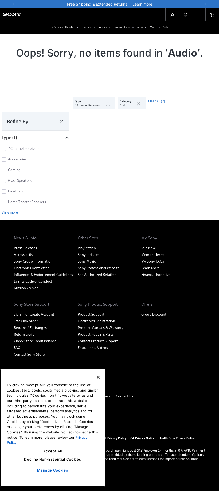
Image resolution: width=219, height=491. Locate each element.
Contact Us (124, 396)
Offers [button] (146, 304)
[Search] (172, 14)
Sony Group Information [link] (33, 261)
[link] (166, 27)
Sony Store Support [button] (31, 304)
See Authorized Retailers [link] (97, 274)
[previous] (13, 4)
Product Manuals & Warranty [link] (100, 327)
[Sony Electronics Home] (12, 14)
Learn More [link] (150, 267)
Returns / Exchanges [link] (30, 327)
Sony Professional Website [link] (98, 267)
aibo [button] (140, 27)
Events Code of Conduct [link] (33, 281)
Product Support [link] (91, 314)
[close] (106, 103)
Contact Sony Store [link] (29, 354)
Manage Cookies (52, 470)
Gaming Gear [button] (122, 27)
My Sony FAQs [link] (152, 261)
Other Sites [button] (88, 237)
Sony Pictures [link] (88, 254)
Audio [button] (103, 27)
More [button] (153, 27)
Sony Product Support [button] (98, 304)
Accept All (52, 451)
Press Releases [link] (25, 248)
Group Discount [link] (153, 314)
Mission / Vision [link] (26, 287)
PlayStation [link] (87, 248)
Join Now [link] (148, 248)
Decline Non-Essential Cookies (52, 459)
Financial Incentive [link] (155, 274)
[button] (185, 14)
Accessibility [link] (23, 254)
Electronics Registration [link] (96, 321)
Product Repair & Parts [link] (96, 334)
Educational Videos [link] (93, 347)
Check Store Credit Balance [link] (35, 341)
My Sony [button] (149, 237)
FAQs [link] (18, 347)
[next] (205, 4)
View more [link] (10, 212)
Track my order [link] (26, 321)
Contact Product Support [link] (98, 341)
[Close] (98, 377)
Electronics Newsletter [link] (31, 267)
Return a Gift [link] (24, 334)
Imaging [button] (87, 27)
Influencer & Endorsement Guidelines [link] (43, 274)
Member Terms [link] (153, 254)
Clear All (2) (156, 101)
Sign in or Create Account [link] (34, 314)
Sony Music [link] (87, 261)
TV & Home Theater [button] (62, 27)
